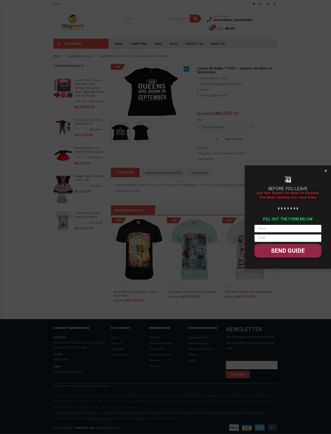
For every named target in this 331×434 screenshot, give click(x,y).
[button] (325, 170)
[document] (165, 217)
